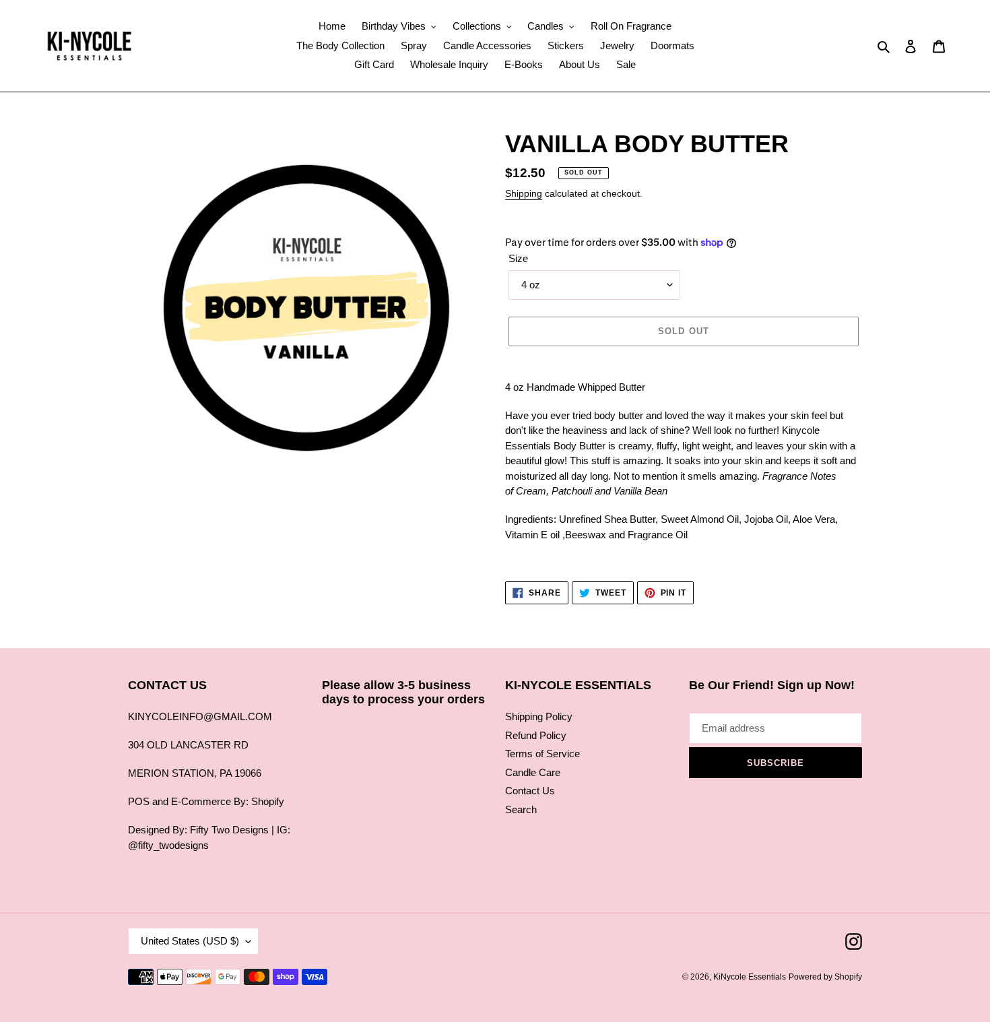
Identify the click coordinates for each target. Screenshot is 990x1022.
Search (521, 809)
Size (518, 258)
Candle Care (532, 772)
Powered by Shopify (825, 977)
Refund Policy (535, 735)
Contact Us (530, 790)
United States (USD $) (190, 941)
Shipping (523, 193)
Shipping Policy (538, 716)
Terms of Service (542, 753)
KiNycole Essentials (749, 977)
